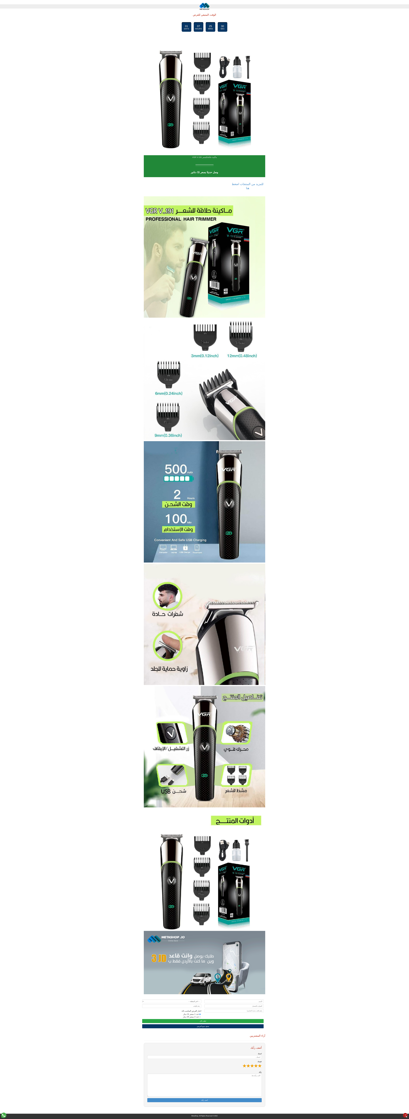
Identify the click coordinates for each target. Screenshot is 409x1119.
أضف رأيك (204, 1100)
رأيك (260, 1072)
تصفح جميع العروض (203, 1026)
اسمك (260, 1053)
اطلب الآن (203, 1021)
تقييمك (260, 1061)
